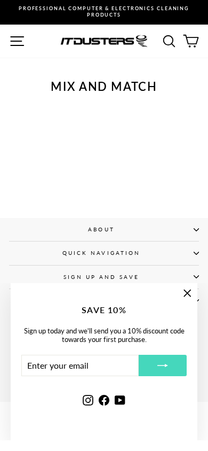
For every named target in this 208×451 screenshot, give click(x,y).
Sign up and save (101, 277)
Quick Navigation (101, 253)
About (101, 229)
